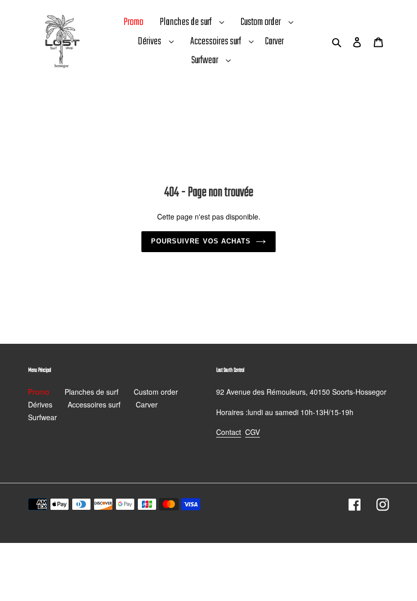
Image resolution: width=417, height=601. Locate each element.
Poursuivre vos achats (201, 241)
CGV (252, 432)
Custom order (261, 22)
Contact (228, 432)
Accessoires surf (215, 41)
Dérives (149, 41)
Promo (38, 392)
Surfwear (204, 60)
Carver (147, 404)
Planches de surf (186, 22)
